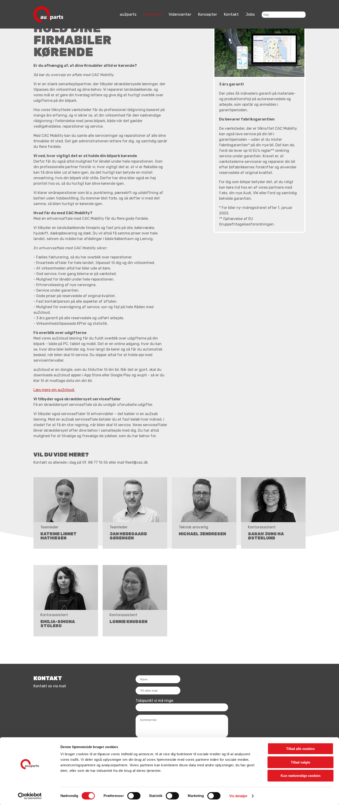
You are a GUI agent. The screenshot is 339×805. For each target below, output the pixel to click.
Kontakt (231, 14)
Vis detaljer (238, 796)
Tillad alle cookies (300, 749)
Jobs (250, 14)
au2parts (128, 14)
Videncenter (180, 14)
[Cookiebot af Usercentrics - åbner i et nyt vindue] (30, 796)
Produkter (152, 14)
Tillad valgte (300, 762)
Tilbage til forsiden (42, 5)
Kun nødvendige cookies (301, 776)
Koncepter (207, 14)
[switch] (133, 795)
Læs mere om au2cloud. (54, 390)
